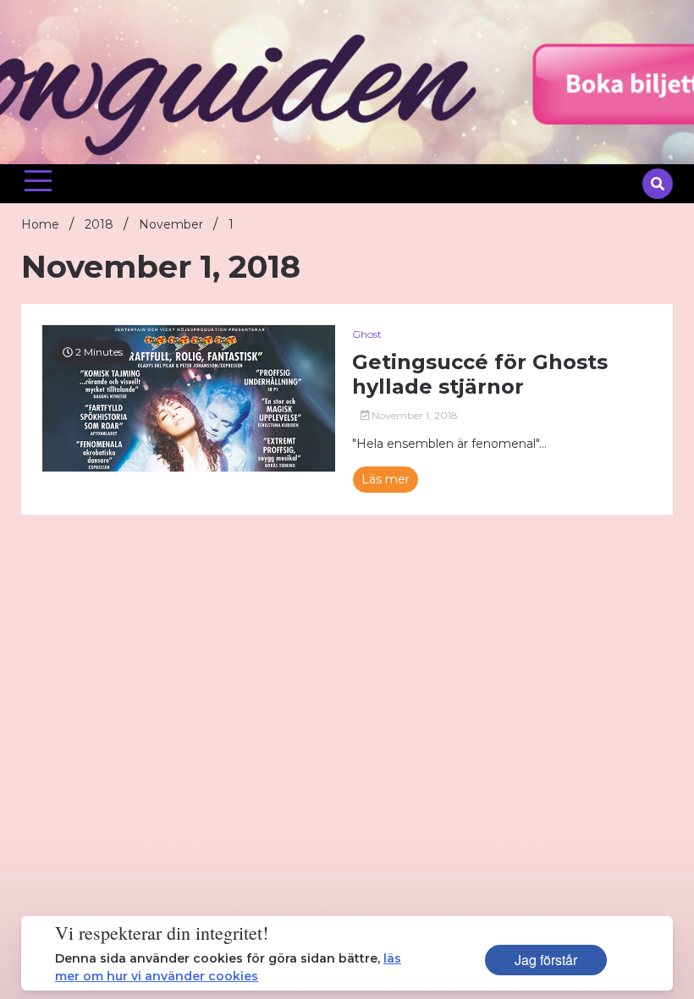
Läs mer (385, 479)
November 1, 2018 (413, 415)
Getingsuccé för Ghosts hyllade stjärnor (480, 374)
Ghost (367, 334)
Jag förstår (546, 959)
